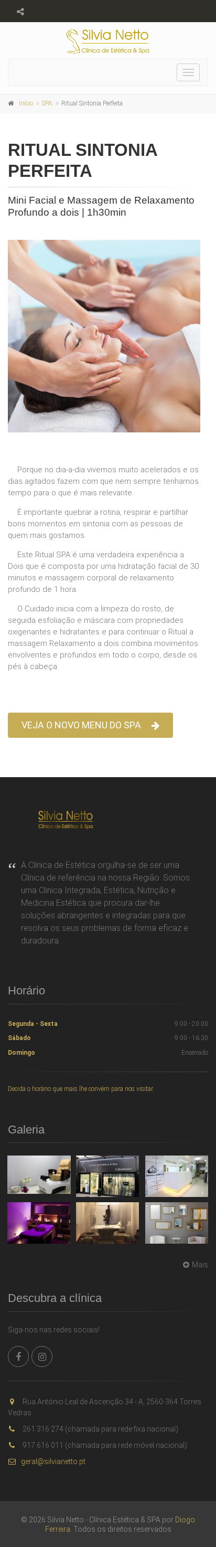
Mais (200, 1264)
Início (26, 103)
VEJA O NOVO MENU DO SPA (81, 724)
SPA (47, 103)
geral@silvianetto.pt (53, 1461)
